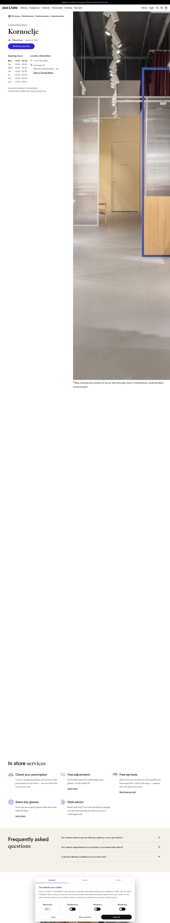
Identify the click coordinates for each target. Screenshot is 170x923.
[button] (162, 8)
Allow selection (85, 917)
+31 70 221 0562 (40, 60)
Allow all (116, 917)
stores (63, 2)
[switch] (72, 909)
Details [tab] (85, 880)
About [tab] (118, 880)
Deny (54, 917)
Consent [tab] (51, 880)
